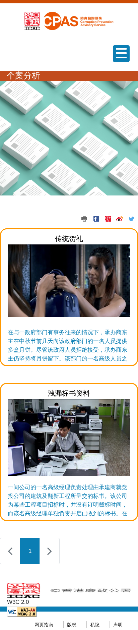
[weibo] (119, 219)
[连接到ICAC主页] (32, 20)
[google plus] (108, 219)
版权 (71, 624)
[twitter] (131, 219)
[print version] (84, 219)
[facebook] (96, 219)
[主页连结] (78, 20)
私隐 (94, 624)
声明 (118, 624)
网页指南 (43, 624)
